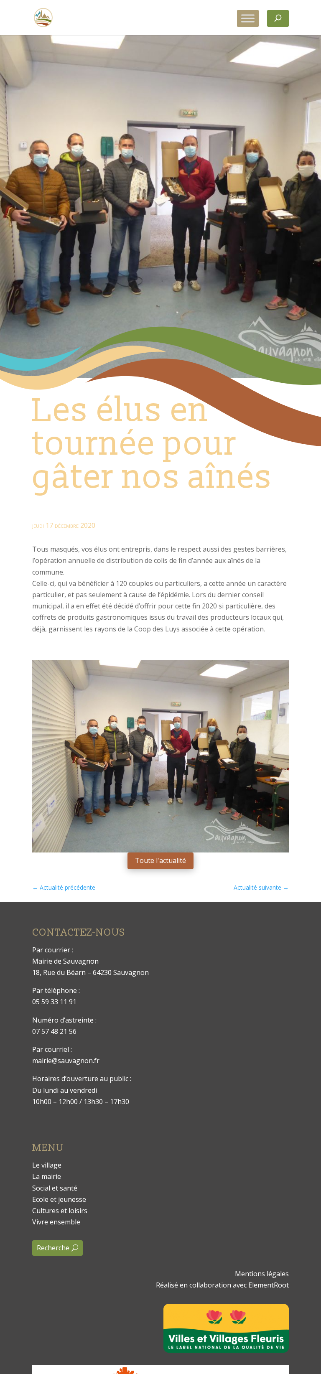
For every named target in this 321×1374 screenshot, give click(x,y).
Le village (46, 1165)
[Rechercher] (278, 18)
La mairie (46, 1176)
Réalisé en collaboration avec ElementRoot (222, 1285)
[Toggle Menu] (248, 18)
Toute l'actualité (160, 860)
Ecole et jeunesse (59, 1199)
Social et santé (54, 1188)
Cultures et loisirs (59, 1210)
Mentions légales (262, 1273)
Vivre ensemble (56, 1221)
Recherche (53, 1247)
